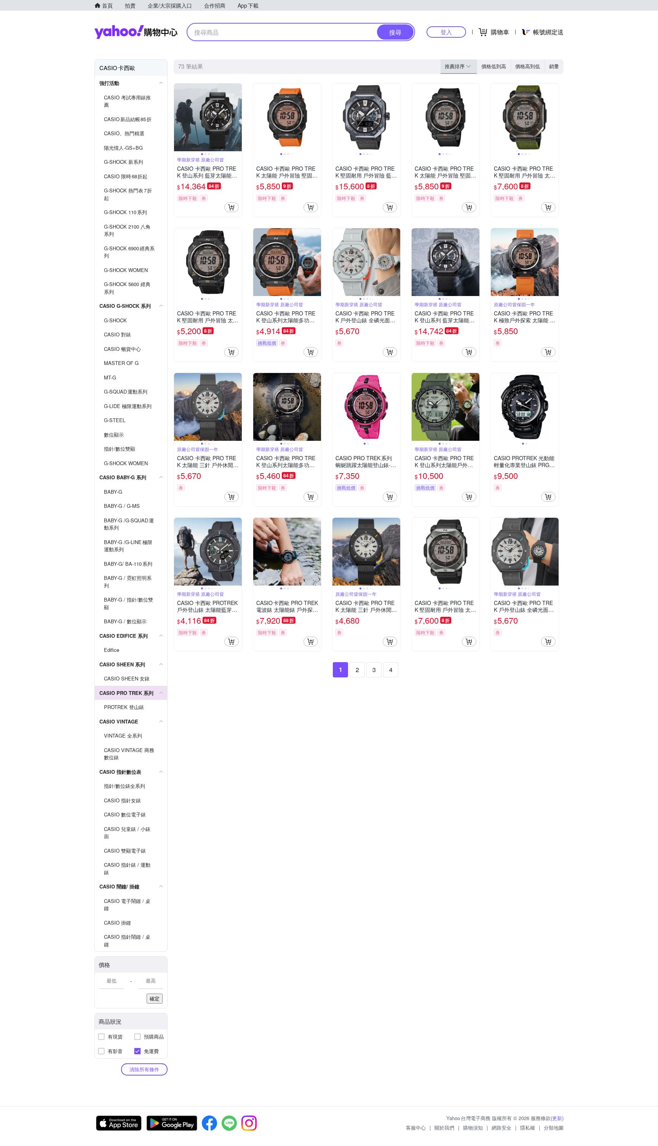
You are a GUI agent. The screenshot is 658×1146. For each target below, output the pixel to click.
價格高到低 (527, 66)
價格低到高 (493, 66)
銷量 (554, 66)
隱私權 (527, 1127)
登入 (446, 32)
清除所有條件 (144, 1069)
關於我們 (444, 1127)
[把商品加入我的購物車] (231, 207)
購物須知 (473, 1127)
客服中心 (416, 1127)
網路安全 (501, 1127)
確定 (155, 998)
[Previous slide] (179, 117)
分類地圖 (554, 1127)
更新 (557, 1118)
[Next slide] (237, 117)
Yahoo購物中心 (135, 32)
